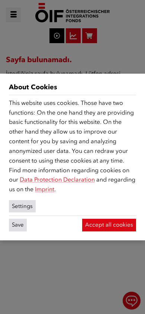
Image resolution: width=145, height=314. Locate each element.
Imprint (44, 189)
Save (18, 224)
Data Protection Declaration (57, 179)
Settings (22, 206)
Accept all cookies (109, 224)
